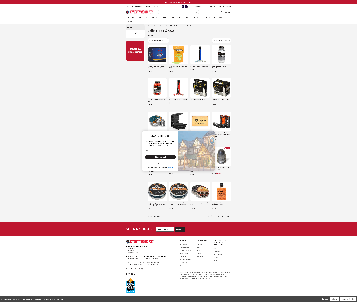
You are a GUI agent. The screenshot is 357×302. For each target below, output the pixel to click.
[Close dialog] (212, 132)
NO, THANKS (160, 163)
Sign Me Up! (160, 157)
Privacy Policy (170, 167)
